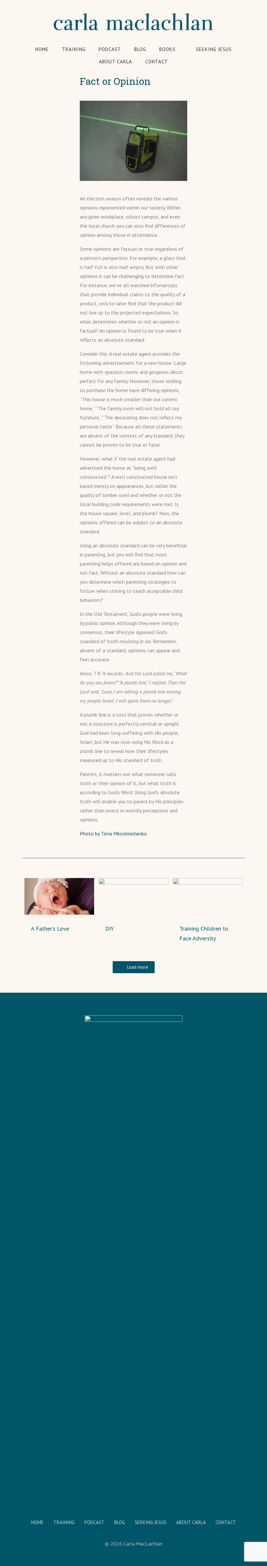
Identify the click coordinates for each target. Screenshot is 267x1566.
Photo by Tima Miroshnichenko (113, 833)
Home (37, 1522)
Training (64, 1522)
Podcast (94, 1522)
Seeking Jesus (150, 1522)
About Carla (191, 1522)
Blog (119, 1522)
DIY (109, 928)
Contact (226, 1522)
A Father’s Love (50, 928)
